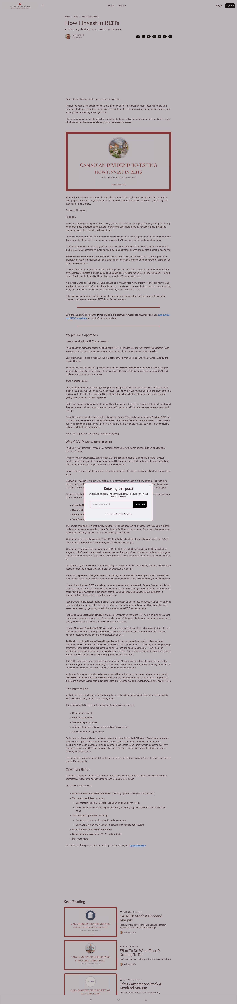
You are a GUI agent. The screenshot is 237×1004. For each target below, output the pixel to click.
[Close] (150, 486)
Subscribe (140, 504)
